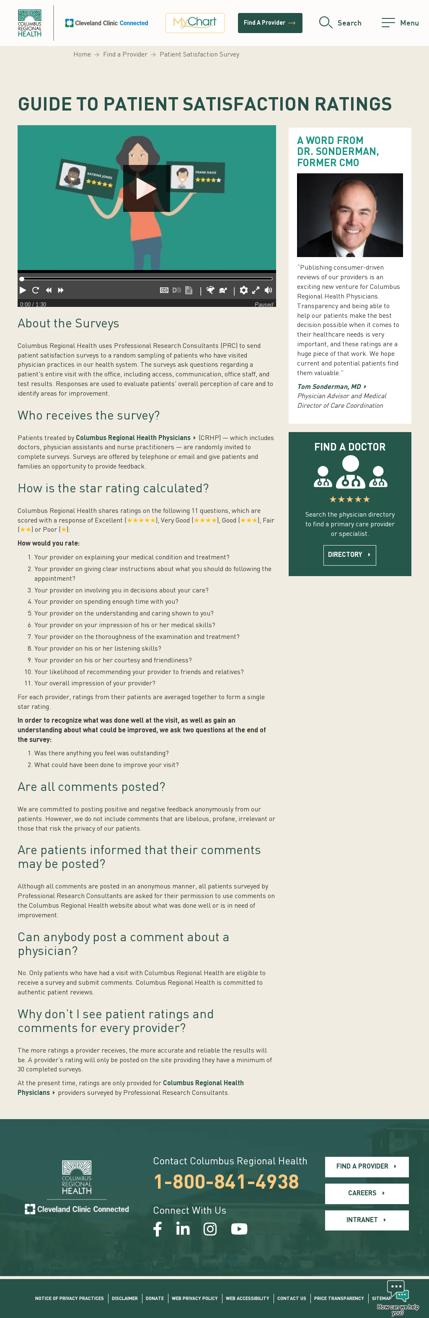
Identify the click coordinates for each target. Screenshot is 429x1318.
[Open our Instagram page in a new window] (210, 1230)
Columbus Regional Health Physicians (133, 438)
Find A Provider (270, 23)
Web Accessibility (247, 1299)
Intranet (362, 1220)
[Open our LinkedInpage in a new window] (183, 1230)
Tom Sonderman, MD (329, 387)
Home (82, 54)
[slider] (21, 279)
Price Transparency (339, 1299)
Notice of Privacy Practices (69, 1299)
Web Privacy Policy (195, 1299)
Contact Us (291, 1299)
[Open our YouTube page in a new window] (239, 1230)
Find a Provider (125, 54)
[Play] (147, 199)
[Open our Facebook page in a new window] (158, 1230)
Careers (362, 1193)
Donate (155, 1299)
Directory (345, 555)
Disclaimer (125, 1299)
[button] (24, 292)
